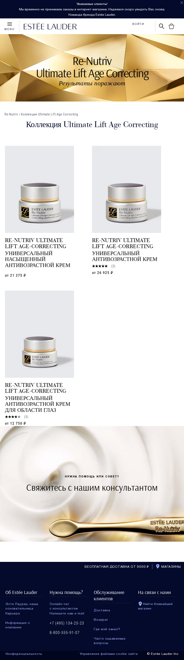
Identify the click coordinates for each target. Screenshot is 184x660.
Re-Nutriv (11, 114)
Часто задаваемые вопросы (110, 638)
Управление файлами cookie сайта (109, 653)
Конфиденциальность (24, 653)
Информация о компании (17, 622)
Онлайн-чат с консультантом (64, 604)
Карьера (12, 613)
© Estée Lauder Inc (163, 653)
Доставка (102, 610)
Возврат (101, 619)
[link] (48, 189)
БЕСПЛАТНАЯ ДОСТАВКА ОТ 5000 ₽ (117, 566)
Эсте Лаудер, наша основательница (21, 604)
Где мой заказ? (107, 629)
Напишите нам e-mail (67, 613)
